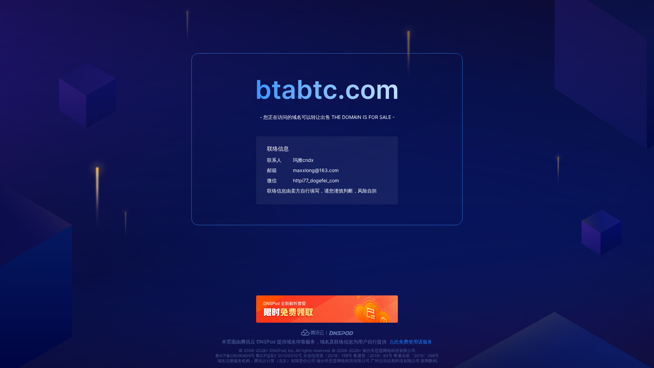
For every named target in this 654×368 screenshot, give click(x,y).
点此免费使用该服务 (410, 341)
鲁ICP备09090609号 (235, 355)
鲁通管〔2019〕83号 (372, 355)
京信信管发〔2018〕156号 (327, 355)
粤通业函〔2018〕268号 (416, 355)
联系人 (274, 160)
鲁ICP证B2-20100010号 (279, 355)
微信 (272, 180)
